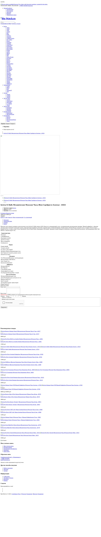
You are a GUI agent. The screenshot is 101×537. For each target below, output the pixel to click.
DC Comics (9, 39)
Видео (5, 224)
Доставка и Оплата (8, 478)
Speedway (9, 74)
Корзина (9, 13)
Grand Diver (9, 45)
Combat (8, 95)
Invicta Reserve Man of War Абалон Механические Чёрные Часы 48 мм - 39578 (20, 397)
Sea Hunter (9, 67)
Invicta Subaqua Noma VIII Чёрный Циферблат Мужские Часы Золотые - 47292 (20, 389)
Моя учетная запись (9, 446)
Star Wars (9, 75)
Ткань (8, 121)
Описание (6, 220)
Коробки (9, 109)
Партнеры (6, 450)
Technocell (9, 90)
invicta (2, 217)
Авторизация (10, 9)
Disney (8, 41)
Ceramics (9, 35)
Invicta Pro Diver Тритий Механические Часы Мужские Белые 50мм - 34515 (20, 435)
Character (9, 37)
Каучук (8, 118)
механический (19, 217)
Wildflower (9, 83)
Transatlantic (9, 79)
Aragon (8, 99)
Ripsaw (8, 62)
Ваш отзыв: (3, 293)
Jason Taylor (9, 47)
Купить (2, 216)
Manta (8, 87)
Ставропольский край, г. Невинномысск (11, 457)
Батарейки (9, 107)
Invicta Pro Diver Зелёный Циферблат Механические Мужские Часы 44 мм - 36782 (21, 357)
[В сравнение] (2, 348)
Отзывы (6, 222)
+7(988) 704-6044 (5, 458)
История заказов (8, 447)
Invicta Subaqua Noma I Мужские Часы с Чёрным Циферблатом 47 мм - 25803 (20, 420)
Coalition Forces (10, 38)
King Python (9, 49)
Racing (8, 59)
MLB (8, 54)
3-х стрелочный (28, 217)
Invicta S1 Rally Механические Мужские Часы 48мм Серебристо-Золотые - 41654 (24, 133)
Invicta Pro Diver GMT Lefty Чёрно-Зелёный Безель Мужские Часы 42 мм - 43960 (21, 412)
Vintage (8, 82)
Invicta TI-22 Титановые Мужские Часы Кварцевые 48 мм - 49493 (17, 372)
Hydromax (9, 46)
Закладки (9, 12)
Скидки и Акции (16, 23)
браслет (10, 217)
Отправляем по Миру (6, 23)
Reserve (8, 61)
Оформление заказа (11, 14)
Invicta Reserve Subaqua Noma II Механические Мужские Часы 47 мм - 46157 (20, 334)
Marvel (8, 53)
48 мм (14, 217)
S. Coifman (9, 103)
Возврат (6, 480)
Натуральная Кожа (11, 119)
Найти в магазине (8, 468)
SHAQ (8, 71)
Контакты (6, 479)
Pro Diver (9, 58)
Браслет (8, 117)
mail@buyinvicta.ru (5, 460)
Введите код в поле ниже (8, 299)
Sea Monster (9, 69)
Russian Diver (10, 63)
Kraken (8, 50)
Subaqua (9, 77)
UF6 (8, 91)
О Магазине (7, 476)
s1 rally (6, 217)
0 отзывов (3, 213)
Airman (8, 94)
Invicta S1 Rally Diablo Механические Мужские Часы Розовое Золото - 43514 (20, 349)
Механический (10, 114)
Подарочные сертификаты (10, 448)
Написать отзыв (10, 213)
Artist (8, 30)
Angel (8, 29)
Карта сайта (7, 451)
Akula (8, 27)
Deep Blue (9, 102)
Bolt (8, 33)
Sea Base (9, 66)
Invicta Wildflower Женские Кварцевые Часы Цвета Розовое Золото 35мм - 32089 (21, 364)
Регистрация (10, 10)
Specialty (9, 73)
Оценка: (3, 296)
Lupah (8, 51)
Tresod (8, 105)
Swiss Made (9, 78)
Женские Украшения (38, 494)
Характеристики (8, 221)
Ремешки (9, 110)
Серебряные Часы (16, 494)
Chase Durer (9, 101)
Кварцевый (9, 113)
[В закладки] (1, 348)
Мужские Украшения (26, 494)
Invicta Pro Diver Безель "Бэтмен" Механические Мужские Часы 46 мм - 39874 (20, 404)
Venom (8, 81)
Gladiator (9, 43)
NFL (8, 55)
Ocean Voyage (10, 57)
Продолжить (4, 307)
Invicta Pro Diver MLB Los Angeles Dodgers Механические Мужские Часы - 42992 (21, 341)
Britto (8, 34)
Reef (8, 89)
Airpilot (8, 97)
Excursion (9, 42)
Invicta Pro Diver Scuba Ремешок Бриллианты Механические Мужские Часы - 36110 (22, 380)
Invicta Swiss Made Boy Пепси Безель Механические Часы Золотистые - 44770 (20, 427)
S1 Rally (9, 65)
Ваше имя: (3, 287)
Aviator (8, 31)
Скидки (5, 470)
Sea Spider (9, 70)
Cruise (8, 86)
